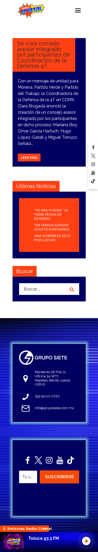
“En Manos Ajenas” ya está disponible (52, 227)
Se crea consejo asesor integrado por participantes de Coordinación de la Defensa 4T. (43, 54)
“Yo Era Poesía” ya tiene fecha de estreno (51, 214)
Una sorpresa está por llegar (52, 238)
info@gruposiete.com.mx (54, 408)
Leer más (29, 158)
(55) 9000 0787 (47, 396)
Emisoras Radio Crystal (28, 528)
